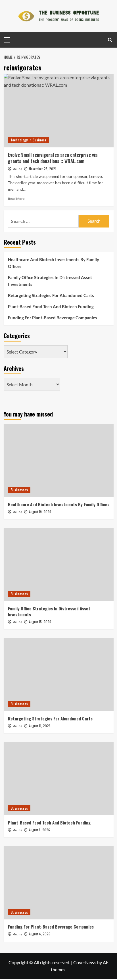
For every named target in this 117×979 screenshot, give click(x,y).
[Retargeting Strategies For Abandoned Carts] (59, 674)
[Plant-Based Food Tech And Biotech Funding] (59, 778)
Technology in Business (28, 139)
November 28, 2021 (42, 168)
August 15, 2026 (40, 621)
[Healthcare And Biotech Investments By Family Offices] (59, 460)
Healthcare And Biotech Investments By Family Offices (53, 263)
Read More (16, 198)
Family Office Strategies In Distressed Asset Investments (50, 281)
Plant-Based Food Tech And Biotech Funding (51, 306)
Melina (17, 169)
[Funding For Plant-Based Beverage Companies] (59, 882)
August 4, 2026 (39, 933)
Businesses (19, 489)
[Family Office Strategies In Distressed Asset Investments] (59, 564)
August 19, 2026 (40, 511)
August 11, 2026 (40, 725)
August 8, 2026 (39, 829)
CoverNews (84, 962)
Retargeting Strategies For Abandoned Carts (51, 295)
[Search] (110, 40)
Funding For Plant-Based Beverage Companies (52, 317)
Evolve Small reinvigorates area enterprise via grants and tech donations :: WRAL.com (52, 157)
